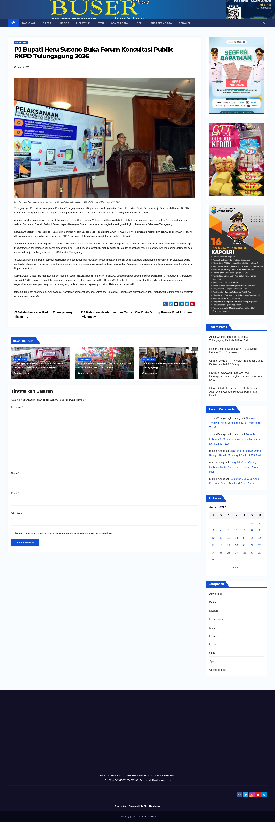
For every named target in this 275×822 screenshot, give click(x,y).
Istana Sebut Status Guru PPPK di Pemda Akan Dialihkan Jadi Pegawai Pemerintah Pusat (233, 392)
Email (15, 493)
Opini (140, 23)
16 (259, 537)
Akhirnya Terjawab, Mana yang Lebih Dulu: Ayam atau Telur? (234, 423)
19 (228, 545)
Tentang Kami (121, 806)
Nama (15, 473)
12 (228, 537)
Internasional (216, 619)
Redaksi (184, 23)
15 (251, 537)
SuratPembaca (161, 23)
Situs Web (16, 513)
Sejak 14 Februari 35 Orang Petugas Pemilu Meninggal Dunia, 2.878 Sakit (235, 439)
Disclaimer (155, 806)
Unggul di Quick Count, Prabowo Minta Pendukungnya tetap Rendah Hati (234, 467)
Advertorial (120, 23)
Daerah (48, 23)
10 (213, 537)
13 (236, 537)
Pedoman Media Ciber (139, 806)
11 (221, 537)
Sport (64, 23)
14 (244, 537)
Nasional (29, 23)
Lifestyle (83, 23)
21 (244, 545)
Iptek (100, 23)
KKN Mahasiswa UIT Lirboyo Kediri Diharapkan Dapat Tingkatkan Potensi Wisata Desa (235, 376)
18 (220, 545)
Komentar (17, 407)
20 (236, 545)
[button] (264, 23)
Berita (212, 602)
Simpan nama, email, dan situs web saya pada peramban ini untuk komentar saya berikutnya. (63, 533)
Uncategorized (217, 669)
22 (251, 545)
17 (213, 545)
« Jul (235, 567)
